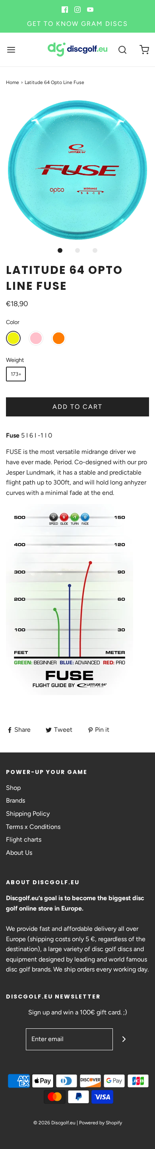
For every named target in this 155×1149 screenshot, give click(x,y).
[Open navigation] (11, 50)
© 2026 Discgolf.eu (54, 1123)
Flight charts (23, 839)
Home (12, 82)
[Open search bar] (122, 50)
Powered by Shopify (100, 1123)
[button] (77, 170)
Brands (15, 800)
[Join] (124, 1039)
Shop (13, 787)
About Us (19, 852)
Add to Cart (77, 406)
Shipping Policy (28, 813)
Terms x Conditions (33, 826)
